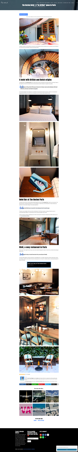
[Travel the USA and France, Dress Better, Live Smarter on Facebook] (45, 435)
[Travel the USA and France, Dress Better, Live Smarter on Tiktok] (45, 437)
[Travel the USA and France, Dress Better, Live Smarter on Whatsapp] (43, 437)
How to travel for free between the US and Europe (38, 208)
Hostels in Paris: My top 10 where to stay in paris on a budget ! (52, 410)
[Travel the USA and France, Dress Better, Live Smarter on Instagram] (43, 435)
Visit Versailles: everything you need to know (52, 396)
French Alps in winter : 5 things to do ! (39, 410)
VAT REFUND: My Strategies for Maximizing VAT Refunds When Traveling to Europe (26, 409)
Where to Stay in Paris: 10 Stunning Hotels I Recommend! (25, 396)
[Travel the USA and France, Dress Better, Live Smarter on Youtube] (41, 435)
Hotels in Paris (41, 420)
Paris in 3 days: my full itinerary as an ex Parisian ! (39, 396)
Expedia (36, 88)
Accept (67, 449)
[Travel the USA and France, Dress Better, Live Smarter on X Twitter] (48, 435)
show (26, 14)
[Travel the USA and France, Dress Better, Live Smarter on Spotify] (41, 437)
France (35, 420)
